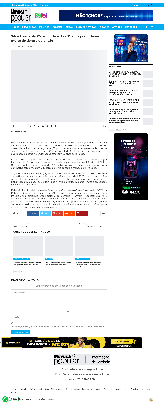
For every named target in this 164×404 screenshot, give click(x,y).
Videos (13, 392)
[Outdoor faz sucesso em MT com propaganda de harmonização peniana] (148, 93)
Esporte (117, 389)
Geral (69, 27)
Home (15, 27)
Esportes (131, 27)
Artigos (117, 27)
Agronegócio (96, 389)
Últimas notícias (86, 27)
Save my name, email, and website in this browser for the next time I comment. (59, 326)
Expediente (44, 5)
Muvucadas (29, 27)
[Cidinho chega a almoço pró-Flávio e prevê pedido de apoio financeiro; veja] (148, 83)
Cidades (104, 27)
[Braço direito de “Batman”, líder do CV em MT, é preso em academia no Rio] (148, 74)
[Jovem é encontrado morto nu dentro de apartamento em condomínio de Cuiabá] (148, 121)
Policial (57, 27)
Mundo (125, 389)
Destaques (108, 389)
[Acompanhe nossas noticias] (5, 399)
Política (44, 27)
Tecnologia (135, 389)
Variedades (145, 389)
